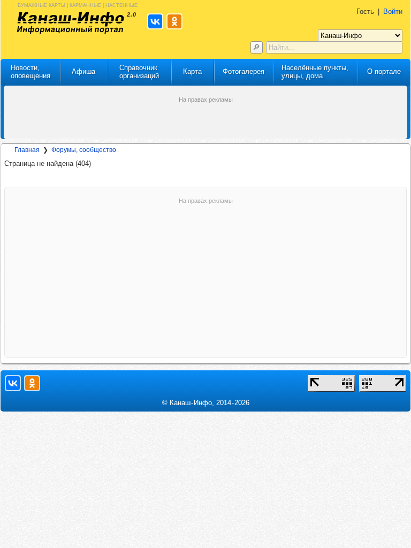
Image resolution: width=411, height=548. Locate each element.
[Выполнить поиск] (256, 47)
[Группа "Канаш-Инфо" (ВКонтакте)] (13, 383)
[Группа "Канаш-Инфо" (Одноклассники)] (32, 383)
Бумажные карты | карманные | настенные (78, 5)
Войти (392, 11)
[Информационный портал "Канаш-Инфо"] (70, 23)
